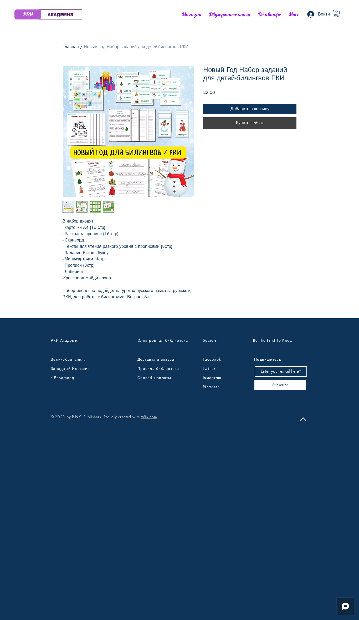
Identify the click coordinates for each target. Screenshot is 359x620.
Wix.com (149, 416)
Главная (71, 46)
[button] (336, 13)
